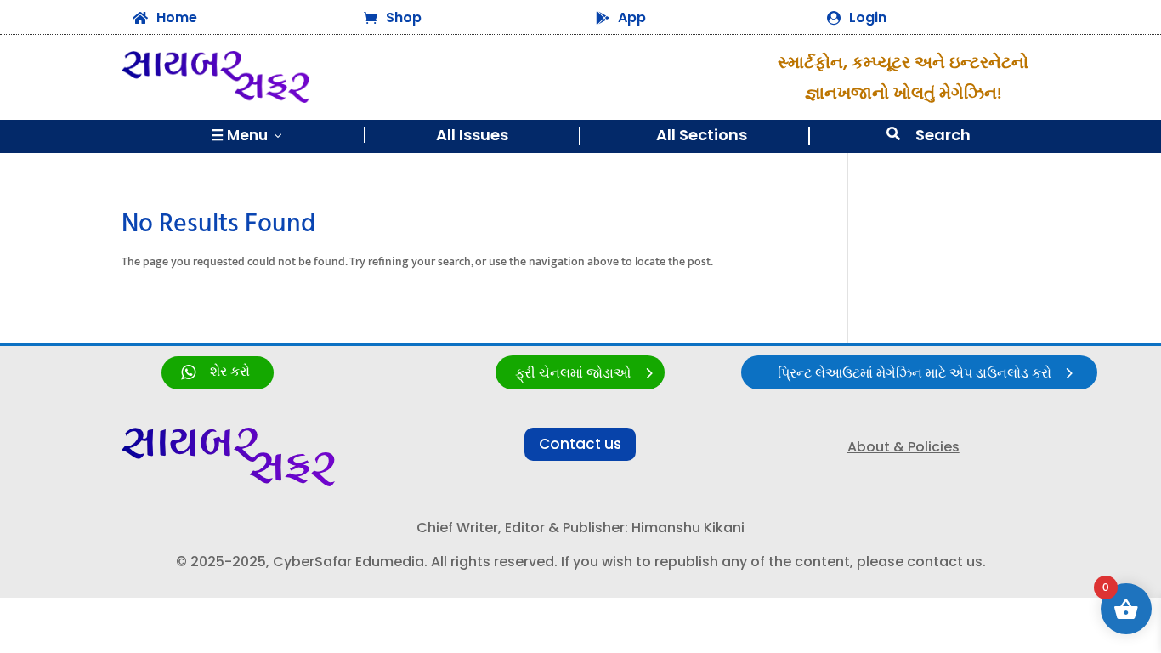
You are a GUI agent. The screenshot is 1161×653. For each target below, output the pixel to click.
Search (943, 134)
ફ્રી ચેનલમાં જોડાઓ (573, 373)
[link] (217, 372)
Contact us (580, 444)
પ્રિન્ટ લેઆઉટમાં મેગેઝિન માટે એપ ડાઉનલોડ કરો (914, 373)
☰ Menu (248, 135)
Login (867, 17)
